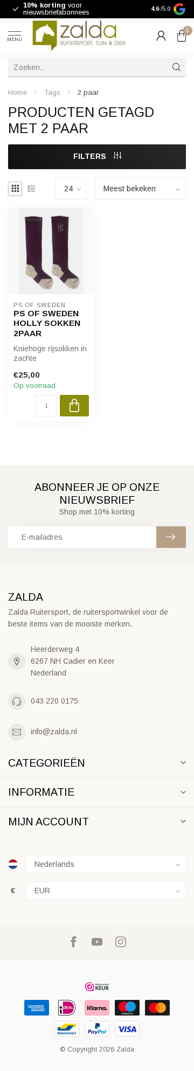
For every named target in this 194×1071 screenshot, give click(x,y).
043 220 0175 (54, 701)
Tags (52, 92)
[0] (181, 35)
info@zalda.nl (54, 731)
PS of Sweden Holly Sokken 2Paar (46, 323)
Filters (90, 156)
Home (17, 92)
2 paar (88, 92)
